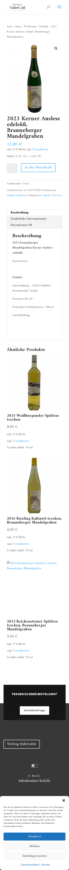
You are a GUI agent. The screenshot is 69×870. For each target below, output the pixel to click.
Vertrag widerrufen (21, 744)
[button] (63, 800)
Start (9, 26)
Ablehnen (34, 846)
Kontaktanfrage (34, 710)
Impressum (45, 864)
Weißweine (30, 26)
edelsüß (46, 195)
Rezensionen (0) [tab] (21, 225)
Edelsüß (43, 26)
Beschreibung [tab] (19, 212)
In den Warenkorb (38, 167)
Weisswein (56, 195)
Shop (18, 26)
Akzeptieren (34, 836)
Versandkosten (40, 149)
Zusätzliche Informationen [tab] (28, 219)
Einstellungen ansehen (34, 856)
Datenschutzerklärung (30, 864)
